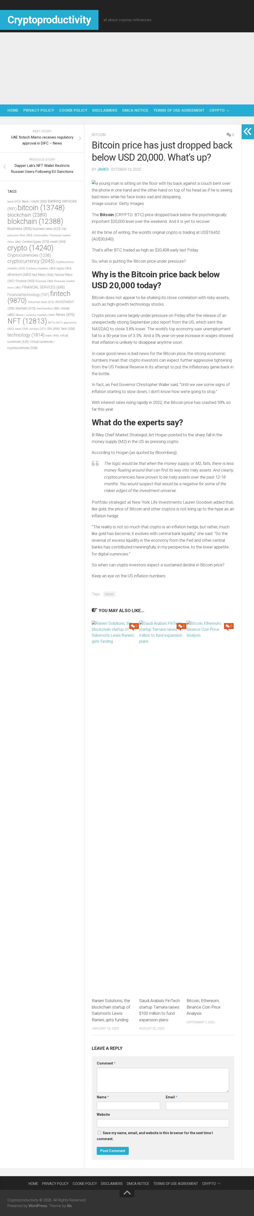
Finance (25, 281)
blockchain (27, 215)
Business (19, 228)
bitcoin (99, 135)
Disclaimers (104, 110)
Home (12, 110)
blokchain (35, 221)
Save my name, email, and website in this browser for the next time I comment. (155, 1136)
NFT (27, 321)
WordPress (38, 1206)
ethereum (19, 275)
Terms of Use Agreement (178, 110)
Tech (68, 329)
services (37, 329)
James (103, 169)
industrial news (41, 302)
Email (171, 1097)
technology (25, 335)
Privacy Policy (38, 110)
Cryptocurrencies (29, 255)
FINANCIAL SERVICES (43, 287)
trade (52, 335)
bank (14, 201)
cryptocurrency (31, 261)
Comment (106, 1063)
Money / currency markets (35, 315)
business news (47, 229)
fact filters (43, 275)
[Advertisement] (127, 67)
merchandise (48, 308)
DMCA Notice (135, 110)
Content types (35, 241)
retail (21, 329)
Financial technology (28, 295)
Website (103, 1115)
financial (44, 281)
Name (103, 1097)
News (65, 314)
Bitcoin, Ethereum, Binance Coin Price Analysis (204, 1007)
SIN (53, 329)
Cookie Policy (73, 110)
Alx (69, 1206)
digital (64, 268)
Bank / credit (34, 201)
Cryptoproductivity (49, 20)
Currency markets (41, 268)
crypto (217, 110)
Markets (25, 308)
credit (58, 241)
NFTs (55, 322)
